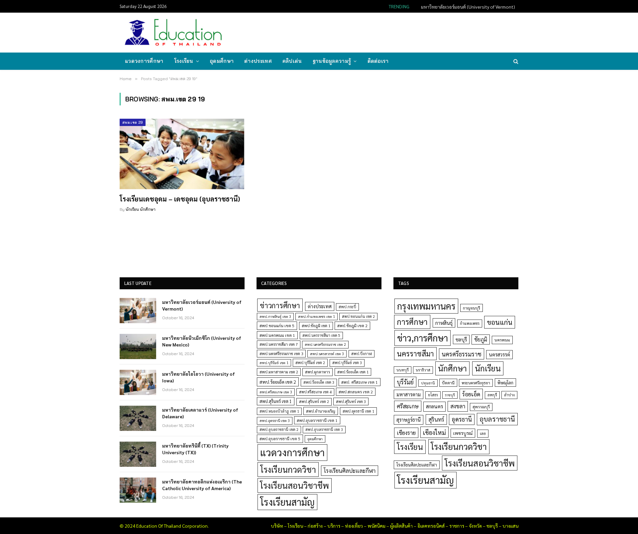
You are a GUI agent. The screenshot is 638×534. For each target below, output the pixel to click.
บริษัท (277, 526)
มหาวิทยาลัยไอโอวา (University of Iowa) (198, 377)
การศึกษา (412, 322)
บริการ (333, 526)
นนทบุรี (402, 369)
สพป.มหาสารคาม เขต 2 (279, 371)
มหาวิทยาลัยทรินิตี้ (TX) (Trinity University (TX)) (195, 449)
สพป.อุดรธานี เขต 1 (358, 411)
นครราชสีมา (415, 353)
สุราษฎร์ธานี (408, 419)
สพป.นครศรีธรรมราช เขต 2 (325, 344)
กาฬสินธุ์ (444, 323)
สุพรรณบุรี (481, 406)
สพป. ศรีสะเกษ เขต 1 (359, 382)
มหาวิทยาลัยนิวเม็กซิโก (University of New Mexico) (465, 7)
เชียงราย (406, 432)
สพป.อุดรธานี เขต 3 (275, 420)
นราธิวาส (423, 369)
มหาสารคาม (408, 394)
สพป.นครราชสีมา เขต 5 (321, 335)
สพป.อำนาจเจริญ (320, 411)
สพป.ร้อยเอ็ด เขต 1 (353, 371)
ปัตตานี (448, 382)
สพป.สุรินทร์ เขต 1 (276, 401)
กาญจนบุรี (471, 308)
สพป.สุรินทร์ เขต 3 (351, 401)
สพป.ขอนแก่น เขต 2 (358, 316)
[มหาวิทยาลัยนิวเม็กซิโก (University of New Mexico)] (138, 346)
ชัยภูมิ (480, 339)
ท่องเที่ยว (354, 526)
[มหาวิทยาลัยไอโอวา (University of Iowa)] (138, 382)
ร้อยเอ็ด (471, 394)
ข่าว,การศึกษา (422, 337)
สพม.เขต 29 (132, 122)
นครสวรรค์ (499, 354)
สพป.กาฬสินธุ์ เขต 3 (275, 316)
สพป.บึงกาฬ (361, 353)
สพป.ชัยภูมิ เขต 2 (352, 325)
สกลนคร (434, 406)
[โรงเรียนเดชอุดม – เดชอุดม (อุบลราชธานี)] (182, 154)
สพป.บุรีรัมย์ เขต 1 (274, 362)
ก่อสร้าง (315, 526)
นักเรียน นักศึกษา (141, 209)
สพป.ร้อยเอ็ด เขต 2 (278, 382)
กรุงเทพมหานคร (426, 306)
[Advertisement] (397, 32)
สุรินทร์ (436, 419)
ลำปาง (509, 394)
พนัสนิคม (376, 526)
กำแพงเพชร (469, 323)
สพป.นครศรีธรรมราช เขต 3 (281, 353)
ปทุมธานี (428, 382)
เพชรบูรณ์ (463, 433)
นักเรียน (488, 368)
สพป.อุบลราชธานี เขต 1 (317, 420)
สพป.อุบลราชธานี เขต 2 (279, 429)
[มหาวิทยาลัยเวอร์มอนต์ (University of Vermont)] (138, 310)
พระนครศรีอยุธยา (476, 382)
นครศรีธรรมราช (461, 354)
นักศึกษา (452, 368)
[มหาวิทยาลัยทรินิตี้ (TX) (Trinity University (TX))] (138, 454)
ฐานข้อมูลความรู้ (332, 61)
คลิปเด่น (292, 61)
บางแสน (510, 526)
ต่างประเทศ (258, 61)
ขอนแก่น (499, 322)
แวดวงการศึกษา (144, 61)
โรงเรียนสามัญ (287, 502)
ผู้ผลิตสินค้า (401, 526)
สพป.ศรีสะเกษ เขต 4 (315, 391)
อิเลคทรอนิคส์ (431, 526)
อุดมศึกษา (222, 61)
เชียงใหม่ (434, 432)
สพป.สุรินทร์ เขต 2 (314, 401)
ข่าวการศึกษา (280, 305)
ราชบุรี (450, 395)
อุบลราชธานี (497, 418)
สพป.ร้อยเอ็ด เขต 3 (318, 382)
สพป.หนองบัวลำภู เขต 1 (279, 411)
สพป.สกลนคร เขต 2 (356, 391)
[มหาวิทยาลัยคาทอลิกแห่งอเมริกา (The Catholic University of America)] (138, 490)
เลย (483, 433)
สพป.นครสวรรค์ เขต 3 (327, 353)
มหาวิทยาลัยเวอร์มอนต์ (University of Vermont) (202, 305)
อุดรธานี (462, 419)
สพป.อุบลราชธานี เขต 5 (280, 438)
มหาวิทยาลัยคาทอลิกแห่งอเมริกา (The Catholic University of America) (202, 484)
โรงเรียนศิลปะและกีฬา (349, 470)
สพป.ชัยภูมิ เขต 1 (316, 325)
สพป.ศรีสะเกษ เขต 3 (276, 392)
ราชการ (456, 526)
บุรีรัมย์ (405, 382)
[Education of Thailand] (173, 33)
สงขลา (457, 406)
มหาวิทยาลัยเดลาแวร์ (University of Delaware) (200, 413)
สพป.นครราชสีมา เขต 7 (279, 344)
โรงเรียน (183, 61)
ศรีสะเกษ (408, 406)
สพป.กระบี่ (347, 306)
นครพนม (502, 339)
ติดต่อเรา (378, 61)
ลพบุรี (492, 394)
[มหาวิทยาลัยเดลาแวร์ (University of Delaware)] (138, 418)
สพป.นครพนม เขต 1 (277, 335)
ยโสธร (433, 394)
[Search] (515, 61)
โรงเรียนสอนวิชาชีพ (294, 485)
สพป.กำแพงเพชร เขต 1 (316, 316)
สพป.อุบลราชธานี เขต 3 (324, 429)
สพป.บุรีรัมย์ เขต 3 (347, 362)
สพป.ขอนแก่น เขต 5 (277, 325)
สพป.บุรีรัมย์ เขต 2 (310, 362)
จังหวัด (475, 526)
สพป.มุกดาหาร (317, 371)
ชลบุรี (461, 339)
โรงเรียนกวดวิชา (288, 469)
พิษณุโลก (505, 382)
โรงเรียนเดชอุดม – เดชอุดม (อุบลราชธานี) (180, 199)
